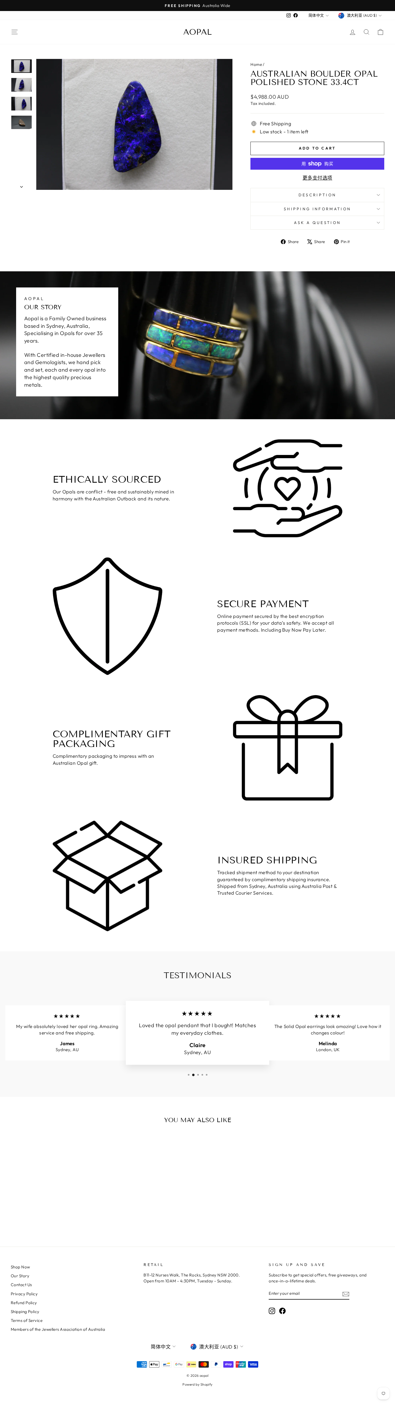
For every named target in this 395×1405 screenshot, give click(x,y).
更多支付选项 (317, 178)
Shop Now (20, 1266)
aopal (197, 32)
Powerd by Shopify (197, 1384)
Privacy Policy (24, 1293)
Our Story (20, 1275)
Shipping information (317, 209)
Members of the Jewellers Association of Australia (58, 1329)
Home (256, 64)
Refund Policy (24, 1302)
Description (317, 195)
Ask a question (317, 222)
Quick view (55, 1189)
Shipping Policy (25, 1311)
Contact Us (21, 1284)
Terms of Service (26, 1320)
